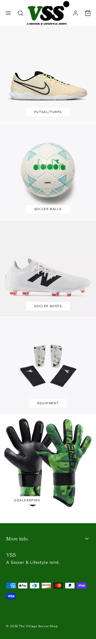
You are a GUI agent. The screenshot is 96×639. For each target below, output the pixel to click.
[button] (8, 13)
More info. (17, 538)
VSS (11, 554)
